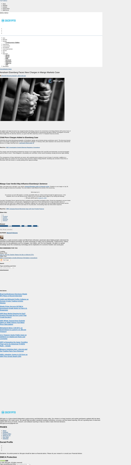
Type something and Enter (8, 266)
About (4, 3)
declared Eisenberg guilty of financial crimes (37, 186)
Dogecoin (8, 60)
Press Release (6, 66)
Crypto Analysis (6, 44)
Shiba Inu (8, 63)
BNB (6, 58)
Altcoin (7, 55)
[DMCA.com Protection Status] (4, 461)
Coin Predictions (6, 47)
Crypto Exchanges (6, 45)
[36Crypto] (8, 25)
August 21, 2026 (42, 198)
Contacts (5, 7)
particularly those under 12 (26, 143)
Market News (5, 53)
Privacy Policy (6, 8)
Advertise (5, 5)
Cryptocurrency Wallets (12, 42)
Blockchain (5, 39)
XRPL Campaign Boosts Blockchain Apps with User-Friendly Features (25, 209)
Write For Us (6, 10)
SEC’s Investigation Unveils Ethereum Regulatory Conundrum (23, 147)
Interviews (5, 50)
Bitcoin (7, 56)
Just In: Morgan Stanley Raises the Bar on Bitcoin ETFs (17, 254)
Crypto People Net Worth (8, 48)
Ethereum (8, 61)
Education (5, 41)
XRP (6, 64)
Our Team (6, 437)
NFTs (4, 52)
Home (4, 37)
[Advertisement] (35, 171)
